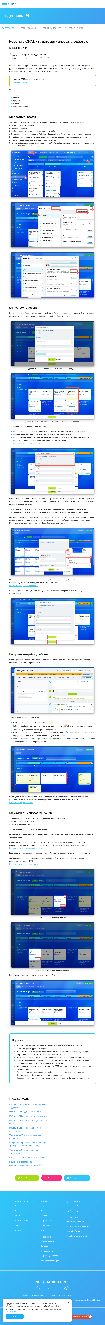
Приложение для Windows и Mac (78, 1226)
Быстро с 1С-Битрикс (79, 1316)
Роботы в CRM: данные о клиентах (26, 1111)
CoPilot (17, 1216)
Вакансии (71, 1295)
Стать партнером (47, 1251)
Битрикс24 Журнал (47, 1221)
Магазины (18, 1230)
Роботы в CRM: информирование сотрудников (25, 1129)
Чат (16, 1211)
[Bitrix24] (9, 4)
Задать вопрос (46, 1225)
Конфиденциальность (42, 1295)
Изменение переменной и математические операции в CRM (25, 1163)
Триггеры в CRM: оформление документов (23, 1152)
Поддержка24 (8, 28)
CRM (16, 1206)
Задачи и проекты (21, 1221)
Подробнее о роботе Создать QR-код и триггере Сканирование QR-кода (27, 1144)
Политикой (11, 1311)
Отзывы (43, 1230)
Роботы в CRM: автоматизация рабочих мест (28, 1122)
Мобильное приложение (75, 1221)
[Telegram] (43, 1281)
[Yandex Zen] (59, 1281)
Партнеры (44, 1246)
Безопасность (27, 1295)
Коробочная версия (73, 1211)
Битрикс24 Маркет (73, 1231)
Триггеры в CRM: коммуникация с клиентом (25, 1137)
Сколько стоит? (72, 1206)
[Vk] (37, 1281)
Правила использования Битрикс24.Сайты (84, 1300)
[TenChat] (48, 1281)
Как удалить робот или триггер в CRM (27, 1157)
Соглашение (56, 1295)
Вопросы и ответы (47, 1206)
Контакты (79, 1295)
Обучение (44, 1211)
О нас (64, 1295)
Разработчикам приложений (76, 1236)
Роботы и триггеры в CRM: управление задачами (28, 1106)
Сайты (17, 1225)
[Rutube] (65, 1281)
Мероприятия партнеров (50, 1261)
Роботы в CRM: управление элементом (28, 1116)
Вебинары (44, 1216)
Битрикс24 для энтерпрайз (50, 1256)
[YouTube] (54, 1281)
